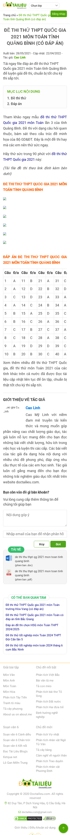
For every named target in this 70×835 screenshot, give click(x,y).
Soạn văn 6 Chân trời (16, 740)
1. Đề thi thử (16, 98)
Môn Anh (9, 680)
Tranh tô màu (11, 703)
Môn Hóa (9, 692)
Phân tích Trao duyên (49, 761)
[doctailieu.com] (35, 784)
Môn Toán (9, 686)
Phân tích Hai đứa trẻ (50, 707)
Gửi (58, 544)
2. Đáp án (14, 104)
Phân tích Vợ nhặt (47, 734)
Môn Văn (9, 675)
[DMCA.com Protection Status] (28, 819)
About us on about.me (17, 714)
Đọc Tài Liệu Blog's (15, 751)
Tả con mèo (44, 686)
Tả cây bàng (44, 750)
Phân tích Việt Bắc (48, 675)
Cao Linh (33, 408)
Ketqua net (10, 757)
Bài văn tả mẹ (44, 680)
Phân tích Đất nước (48, 701)
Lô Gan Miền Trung (15, 762)
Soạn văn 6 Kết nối (15, 746)
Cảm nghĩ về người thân (51, 755)
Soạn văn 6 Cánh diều (17, 734)
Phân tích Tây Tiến (15, 697)
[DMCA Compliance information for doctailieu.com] (49, 819)
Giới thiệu (21, 827)
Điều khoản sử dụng (42, 827)
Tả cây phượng (12, 709)
